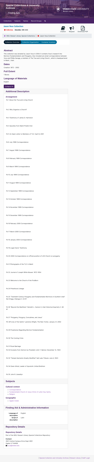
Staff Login (86, 458)
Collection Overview (12, 42)
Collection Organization (30, 42)
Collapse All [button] (9, 86)
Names (25, 21)
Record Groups (36, 21)
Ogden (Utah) (14, 401)
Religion (12, 394)
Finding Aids (14, 13)
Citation (63, 31)
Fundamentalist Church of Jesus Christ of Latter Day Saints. (30, 392)
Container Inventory (48, 42)
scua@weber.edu (13, 445)
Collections (7, 21)
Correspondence (15, 390)
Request (72, 31)
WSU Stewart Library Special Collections (20, 36)
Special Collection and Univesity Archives (54, 458)
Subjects (17, 21)
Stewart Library (75, 458)
